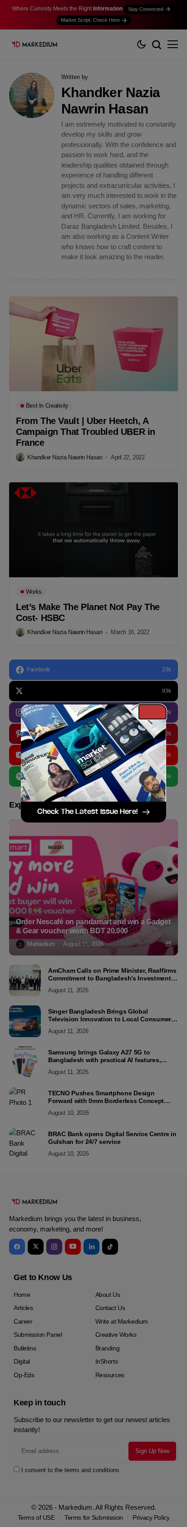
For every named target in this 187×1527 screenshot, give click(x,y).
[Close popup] (152, 711)
